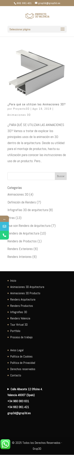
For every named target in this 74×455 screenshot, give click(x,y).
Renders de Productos (22, 241)
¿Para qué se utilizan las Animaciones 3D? (36, 104)
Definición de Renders (21, 202)
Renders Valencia (20, 318)
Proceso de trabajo (21, 337)
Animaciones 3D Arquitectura (27, 287)
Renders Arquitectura (22, 299)
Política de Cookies (21, 356)
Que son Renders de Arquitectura (29, 225)
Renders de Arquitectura (23, 233)
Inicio (13, 281)
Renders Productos (21, 306)
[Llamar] (4, 235)
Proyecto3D (21, 108)
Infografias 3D (18, 312)
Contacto (15, 375)
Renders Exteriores (20, 248)
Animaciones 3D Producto (25, 293)
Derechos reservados (22, 369)
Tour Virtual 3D (19, 325)
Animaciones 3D (19, 115)
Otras (11, 217)
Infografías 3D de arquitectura (27, 210)
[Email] (4, 226)
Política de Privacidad (22, 363)
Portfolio (15, 331)
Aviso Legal (16, 350)
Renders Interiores (19, 256)
